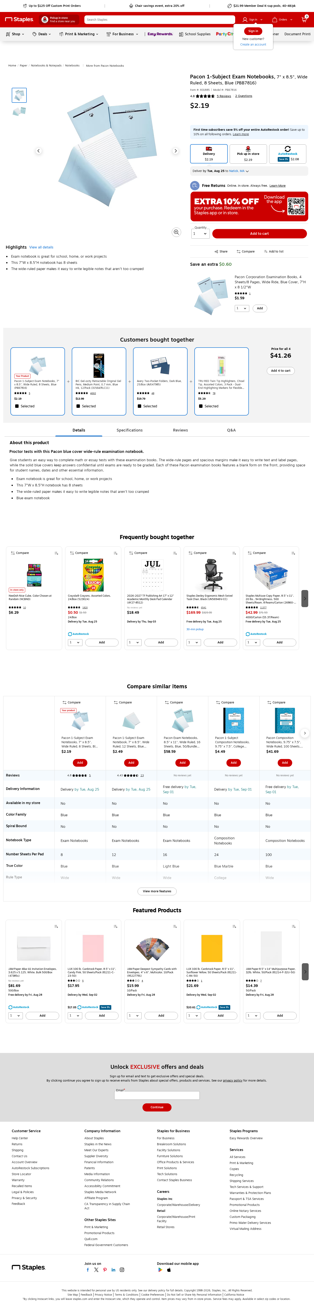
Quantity (201, 227)
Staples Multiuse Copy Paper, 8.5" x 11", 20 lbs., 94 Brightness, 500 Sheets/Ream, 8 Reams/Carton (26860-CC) (270, 599)
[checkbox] (37, 406)
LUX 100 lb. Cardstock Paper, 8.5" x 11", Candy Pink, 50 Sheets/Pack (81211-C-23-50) (92, 972)
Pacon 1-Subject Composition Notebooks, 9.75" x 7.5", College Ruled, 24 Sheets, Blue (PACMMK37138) (232, 742)
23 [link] (142, 775)
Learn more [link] (241, 134)
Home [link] (12, 65)
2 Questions (243, 96)
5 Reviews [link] (224, 96)
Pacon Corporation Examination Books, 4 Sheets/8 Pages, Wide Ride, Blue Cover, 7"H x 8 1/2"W (270, 282)
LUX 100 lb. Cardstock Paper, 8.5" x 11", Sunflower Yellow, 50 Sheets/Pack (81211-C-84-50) (211, 972)
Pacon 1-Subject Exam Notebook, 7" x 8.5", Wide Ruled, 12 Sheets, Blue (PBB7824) (131, 742)
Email (120, 1090)
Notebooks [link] (72, 65)
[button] (231, 20)
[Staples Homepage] (19, 19)
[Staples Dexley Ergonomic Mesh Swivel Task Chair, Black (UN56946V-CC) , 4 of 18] (212, 575)
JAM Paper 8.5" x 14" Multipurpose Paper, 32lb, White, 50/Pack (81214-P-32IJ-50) (271, 970)
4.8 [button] (192, 96)
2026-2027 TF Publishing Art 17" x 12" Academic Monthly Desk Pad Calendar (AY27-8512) (150, 599)
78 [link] (214, 393)
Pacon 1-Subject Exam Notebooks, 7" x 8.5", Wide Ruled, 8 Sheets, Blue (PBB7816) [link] (36, 384)
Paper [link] (23, 65)
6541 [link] (203, 607)
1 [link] (250, 293)
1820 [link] (85, 607)
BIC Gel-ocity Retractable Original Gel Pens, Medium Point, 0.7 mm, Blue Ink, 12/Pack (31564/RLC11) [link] (98, 384)
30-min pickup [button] (195, 629)
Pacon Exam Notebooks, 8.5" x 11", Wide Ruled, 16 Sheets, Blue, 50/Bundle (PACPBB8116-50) (182, 742)
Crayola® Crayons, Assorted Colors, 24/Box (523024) (89, 597)
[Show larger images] (176, 232)
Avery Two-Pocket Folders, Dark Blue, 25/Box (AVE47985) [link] (159, 382)
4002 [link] (93, 393)
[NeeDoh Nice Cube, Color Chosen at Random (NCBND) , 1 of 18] (34, 575)
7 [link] (261, 980)
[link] (52, 6)
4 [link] (142, 980)
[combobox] (159, 19)
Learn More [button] (278, 186)
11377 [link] (263, 607)
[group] (34, 598)
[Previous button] (38, 150)
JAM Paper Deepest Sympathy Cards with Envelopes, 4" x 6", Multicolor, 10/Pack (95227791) (152, 972)
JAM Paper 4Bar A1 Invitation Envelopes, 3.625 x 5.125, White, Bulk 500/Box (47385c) (32, 972)
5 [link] (29, 393)
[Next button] (175, 150)
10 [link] (24, 607)
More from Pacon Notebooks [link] (105, 66)
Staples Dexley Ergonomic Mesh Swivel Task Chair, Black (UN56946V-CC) (209, 597)
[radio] (209, 153)
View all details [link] (41, 247)
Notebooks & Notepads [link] (46, 65)
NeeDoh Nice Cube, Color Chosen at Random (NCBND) (30, 597)
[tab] (78, 430)
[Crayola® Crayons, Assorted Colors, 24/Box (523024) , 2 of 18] (93, 575)
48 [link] (152, 393)
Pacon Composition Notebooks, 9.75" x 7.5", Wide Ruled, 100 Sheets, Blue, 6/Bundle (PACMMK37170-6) (283, 742)
